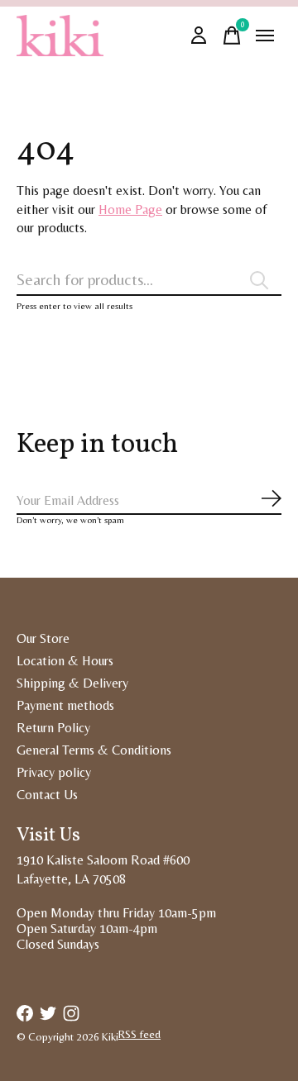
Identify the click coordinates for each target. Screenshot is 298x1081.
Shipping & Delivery (72, 683)
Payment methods (65, 705)
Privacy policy (54, 772)
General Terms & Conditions (94, 750)
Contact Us (47, 794)
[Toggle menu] (264, 35)
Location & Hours (65, 661)
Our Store (43, 638)
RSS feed (139, 1034)
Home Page (130, 209)
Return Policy (53, 728)
